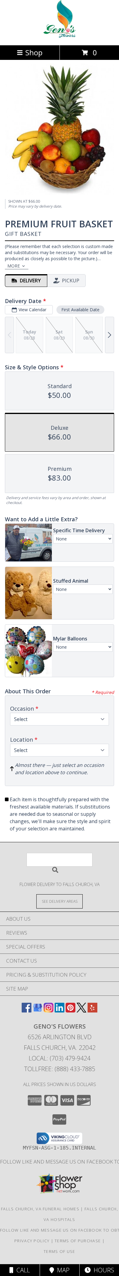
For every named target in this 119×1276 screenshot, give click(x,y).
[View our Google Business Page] (37, 1010)
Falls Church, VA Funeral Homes (40, 1209)
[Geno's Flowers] (59, 36)
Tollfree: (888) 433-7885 (59, 1069)
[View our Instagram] (48, 1010)
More (13, 266)
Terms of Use (59, 1251)
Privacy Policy (31, 1240)
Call (21, 1270)
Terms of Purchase (78, 1240)
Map (62, 1270)
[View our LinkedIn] (59, 1010)
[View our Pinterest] (70, 1010)
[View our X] (81, 1010)
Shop (33, 52)
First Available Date (80, 309)
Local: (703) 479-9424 (59, 1058)
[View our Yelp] (92, 1010)
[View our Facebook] (26, 1010)
